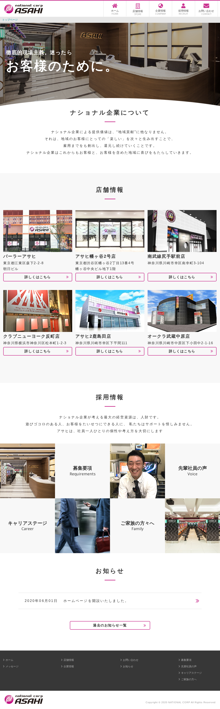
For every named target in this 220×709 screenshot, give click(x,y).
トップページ (10, 19)
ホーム (9, 659)
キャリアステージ (191, 672)
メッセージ (12, 666)
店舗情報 (69, 659)
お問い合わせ (130, 659)
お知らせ (128, 666)
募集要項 (186, 659)
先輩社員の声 (189, 666)
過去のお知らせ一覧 (110, 625)
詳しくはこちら (37, 277)
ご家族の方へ (189, 679)
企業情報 (69, 666)
